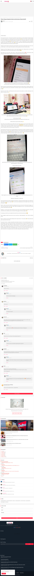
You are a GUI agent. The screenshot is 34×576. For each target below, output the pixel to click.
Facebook (6, 244)
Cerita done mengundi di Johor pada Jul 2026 (12, 431)
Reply (4, 290)
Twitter (11, 244)
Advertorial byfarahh (9, 500)
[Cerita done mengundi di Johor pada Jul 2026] (3, 433)
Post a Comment (17, 393)
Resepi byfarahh (18, 500)
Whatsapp (15, 244)
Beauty (14, 500)
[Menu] (1, 1)
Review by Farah (23, 500)
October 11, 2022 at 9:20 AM (6, 385)
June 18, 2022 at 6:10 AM (8, 309)
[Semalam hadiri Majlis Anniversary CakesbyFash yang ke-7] (3, 444)
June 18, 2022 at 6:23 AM (8, 376)
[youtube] (17, 527)
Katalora (5, 301)
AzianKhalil (5, 285)
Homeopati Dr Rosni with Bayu (8, 384)
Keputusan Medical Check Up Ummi (6, 468)
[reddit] (19, 527)
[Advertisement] (17, 9)
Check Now (6, 571)
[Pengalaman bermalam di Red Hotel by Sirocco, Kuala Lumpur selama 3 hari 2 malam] (3, 440)
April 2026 (3, 455)
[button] (31, 1)
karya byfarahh (28, 500)
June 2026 (3, 453)
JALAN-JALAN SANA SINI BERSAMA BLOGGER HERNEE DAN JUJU (10, 465)
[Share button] (18, 244)
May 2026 (3, 454)
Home (1, 17)
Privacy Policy (21, 572)
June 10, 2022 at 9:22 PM (6, 286)
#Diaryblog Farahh (5, 17)
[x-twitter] (15, 527)
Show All (2, 476)
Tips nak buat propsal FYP (4, 559)
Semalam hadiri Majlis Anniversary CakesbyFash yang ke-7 (13, 443)
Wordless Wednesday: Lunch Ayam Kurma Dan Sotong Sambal (10, 471)
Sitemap (17, 572)
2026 (2, 451)
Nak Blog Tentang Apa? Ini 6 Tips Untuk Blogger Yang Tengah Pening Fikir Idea (12, 567)
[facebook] (14, 527)
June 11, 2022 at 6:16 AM (6, 317)
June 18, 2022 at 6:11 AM (8, 341)
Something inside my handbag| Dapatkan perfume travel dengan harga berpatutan (17, 435)
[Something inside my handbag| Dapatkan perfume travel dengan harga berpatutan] (3, 436)
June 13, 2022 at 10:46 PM (6, 349)
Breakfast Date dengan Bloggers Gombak (7, 462)
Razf (4, 333)
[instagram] (18, 527)
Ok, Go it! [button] (3, 573)
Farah (18, 252)
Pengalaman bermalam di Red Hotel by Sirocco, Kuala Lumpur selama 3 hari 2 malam (17, 439)
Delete (7, 290)
